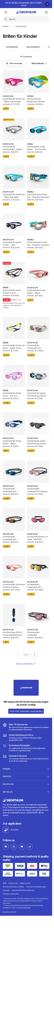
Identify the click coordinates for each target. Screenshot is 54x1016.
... (12, 26)
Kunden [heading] (6, 769)
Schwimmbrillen (33, 47)
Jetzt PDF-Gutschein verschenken (26, 711)
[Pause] (47, 4)
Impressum (13, 883)
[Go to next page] (35, 655)
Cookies (6, 890)
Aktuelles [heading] (8, 792)
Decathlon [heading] (8, 784)
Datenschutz (25, 883)
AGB (4, 883)
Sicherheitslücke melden (13, 887)
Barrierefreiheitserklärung (23, 890)
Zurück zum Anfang (24, 664)
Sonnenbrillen (12, 47)
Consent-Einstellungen (36, 887)
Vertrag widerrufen (11, 894)
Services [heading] (7, 776)
